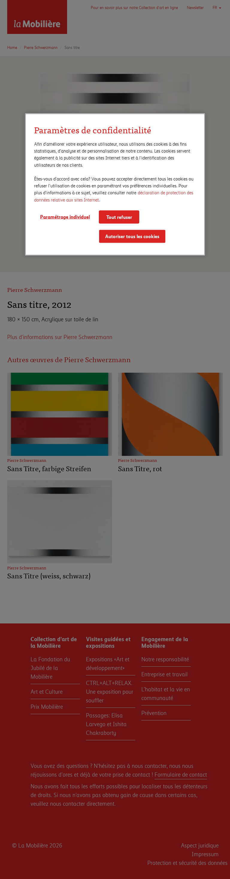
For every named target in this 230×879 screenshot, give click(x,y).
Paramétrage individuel (65, 216)
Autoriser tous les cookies (132, 236)
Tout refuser (119, 217)
